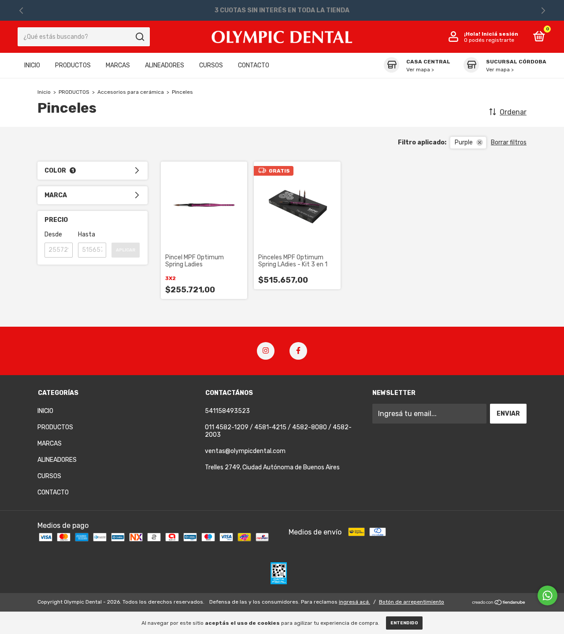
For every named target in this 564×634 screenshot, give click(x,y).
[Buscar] (139, 37)
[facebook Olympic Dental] (298, 351)
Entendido (404, 623)
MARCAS (118, 65)
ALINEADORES (164, 65)
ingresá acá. (354, 602)
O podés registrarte (489, 40)
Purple (464, 142)
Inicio (44, 92)
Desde (53, 234)
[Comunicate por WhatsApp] (547, 595)
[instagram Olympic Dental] (266, 351)
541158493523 (227, 411)
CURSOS (211, 65)
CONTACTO (253, 65)
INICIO (32, 65)
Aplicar (125, 250)
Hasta (86, 234)
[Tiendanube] (499, 603)
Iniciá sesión (500, 34)
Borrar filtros (509, 142)
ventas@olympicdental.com (245, 451)
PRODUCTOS (73, 65)
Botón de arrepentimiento (411, 602)
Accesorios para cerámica (130, 92)
